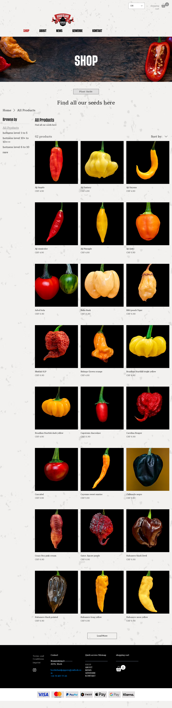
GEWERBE (90, 673)
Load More (102, 636)
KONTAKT (90, 676)
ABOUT (88, 667)
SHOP (88, 664)
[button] (165, 4)
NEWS (88, 670)
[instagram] (34, 670)
